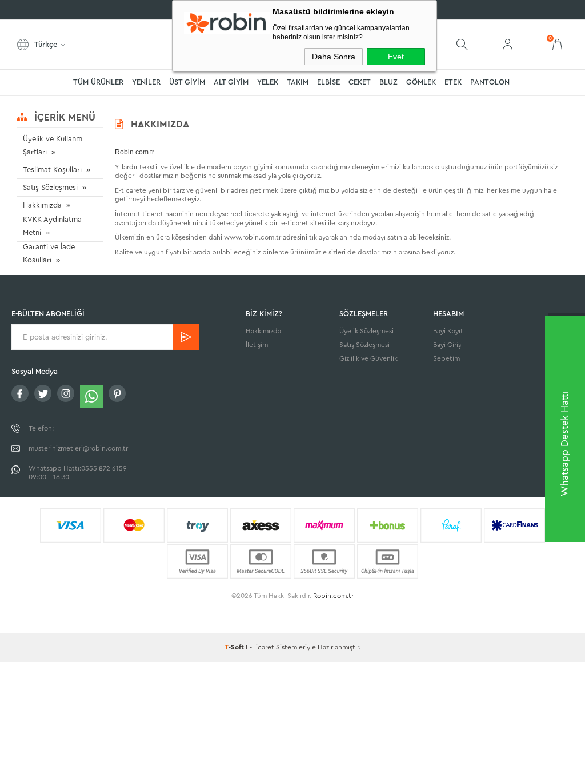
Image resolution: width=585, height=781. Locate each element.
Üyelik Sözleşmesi (366, 331)
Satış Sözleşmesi (50, 187)
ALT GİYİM (231, 82)
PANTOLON (490, 82)
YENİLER (146, 82)
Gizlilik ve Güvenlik (368, 358)
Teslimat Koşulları (52, 169)
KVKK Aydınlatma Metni (52, 226)
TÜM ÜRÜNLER (98, 82)
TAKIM (297, 82)
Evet (396, 56)
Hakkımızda (42, 205)
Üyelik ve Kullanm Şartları (52, 145)
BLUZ (388, 82)
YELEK (267, 82)
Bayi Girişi (448, 344)
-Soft (235, 647)
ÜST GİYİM (187, 82)
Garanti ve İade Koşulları (49, 253)
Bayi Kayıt (448, 331)
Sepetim (446, 358)
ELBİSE (328, 82)
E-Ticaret (260, 647)
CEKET (359, 82)
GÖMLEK (421, 82)
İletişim (257, 344)
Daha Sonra (333, 56)
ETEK (453, 82)
